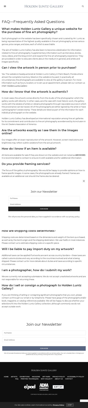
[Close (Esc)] (84, 181)
